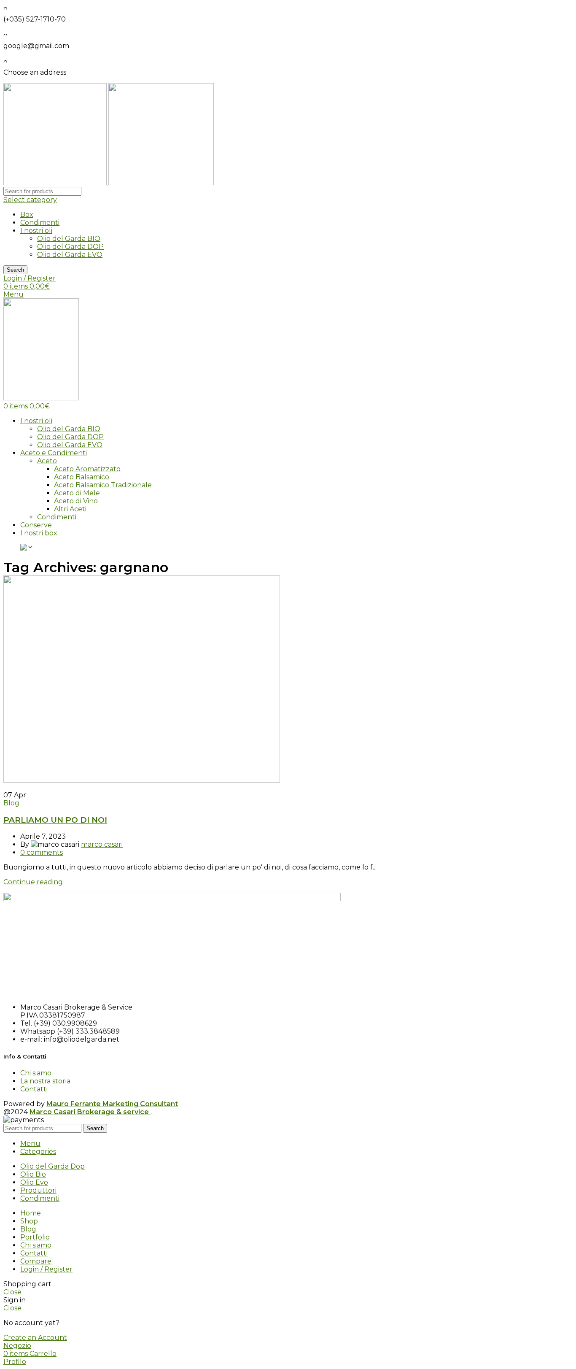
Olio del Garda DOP (70, 247)
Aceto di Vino (76, 501)
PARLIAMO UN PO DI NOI (55, 820)
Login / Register (46, 1269)
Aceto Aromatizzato (87, 469)
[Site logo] (55, 183)
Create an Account (35, 1338)
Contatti (34, 1089)
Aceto (47, 461)
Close (12, 1292)
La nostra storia (45, 1081)
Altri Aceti (70, 509)
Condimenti (39, 223)
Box (26, 215)
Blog (11, 803)
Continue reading (33, 882)
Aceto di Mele (77, 493)
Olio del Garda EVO (69, 255)
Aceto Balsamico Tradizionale (103, 485)
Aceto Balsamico (81, 477)
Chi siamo (35, 1073)
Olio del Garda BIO (68, 239)
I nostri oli (36, 231)
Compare (35, 1261)
